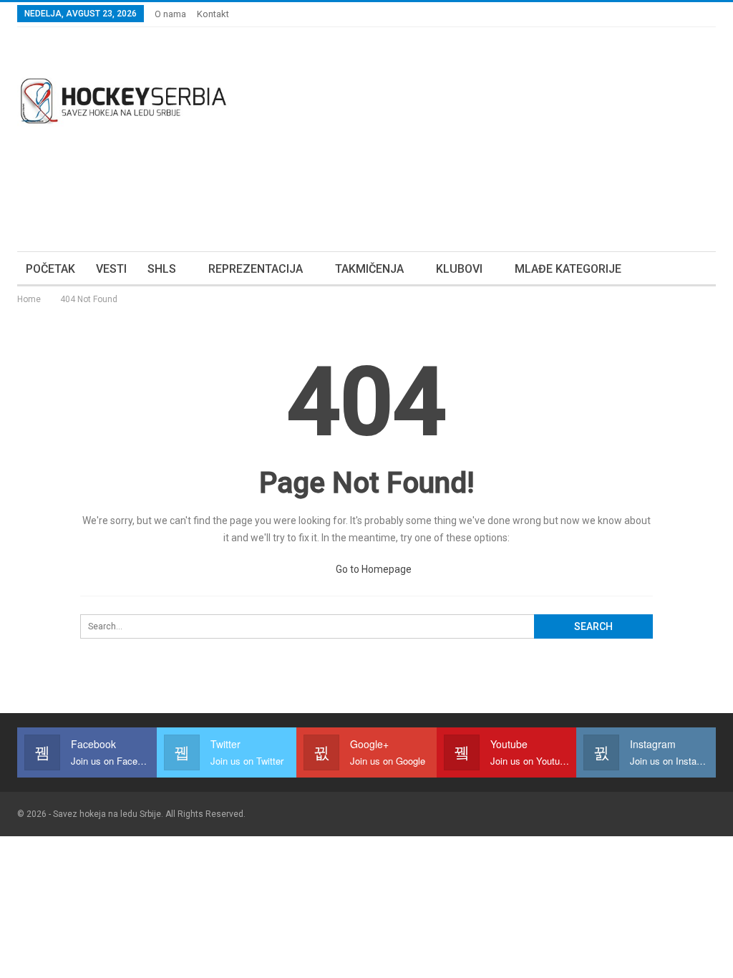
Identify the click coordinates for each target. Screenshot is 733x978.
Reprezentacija (255, 269)
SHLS (161, 269)
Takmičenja (369, 269)
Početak (50, 269)
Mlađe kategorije (568, 269)
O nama (170, 14)
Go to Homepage (373, 569)
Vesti (111, 269)
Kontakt (213, 14)
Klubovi (459, 269)
